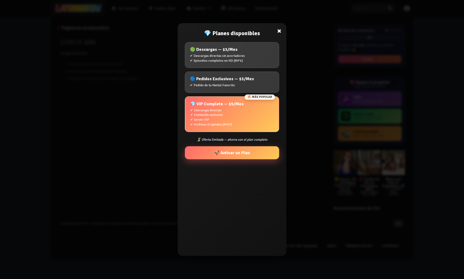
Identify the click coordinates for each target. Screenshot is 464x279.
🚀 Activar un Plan (232, 152)
